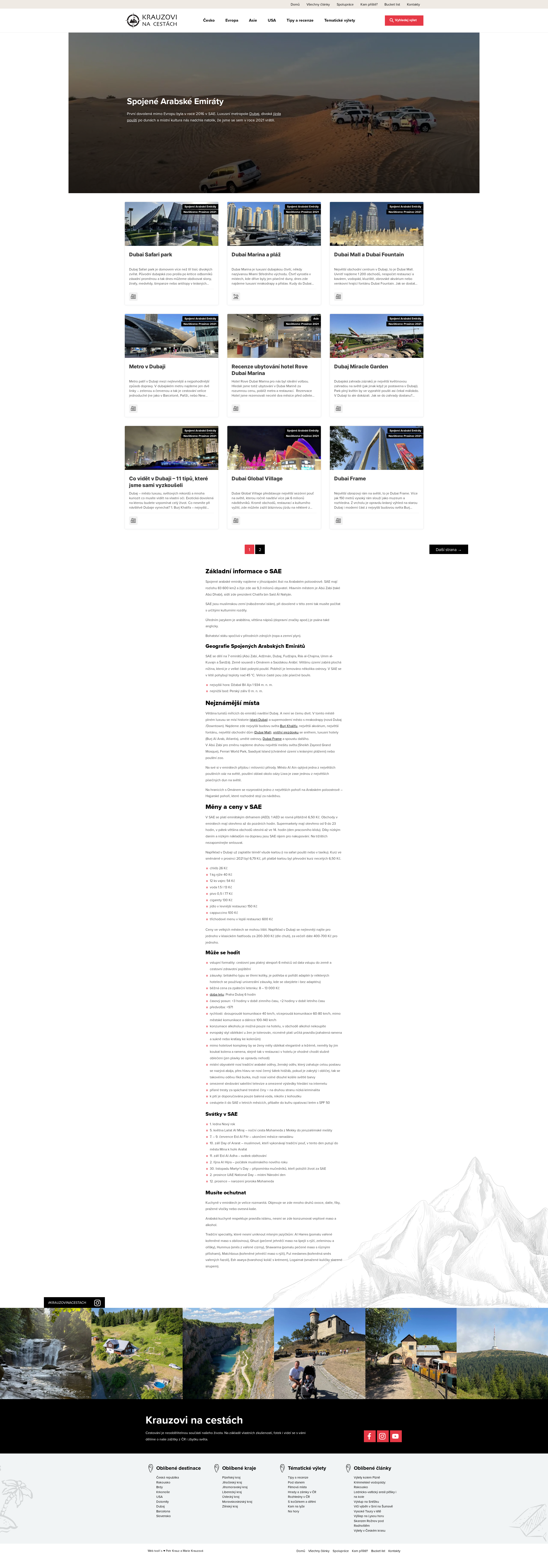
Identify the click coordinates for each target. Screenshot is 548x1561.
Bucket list (392, 4)
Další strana (449, 549)
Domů (295, 4)
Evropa (231, 20)
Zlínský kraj (230, 1506)
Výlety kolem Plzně (367, 1477)
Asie (253, 20)
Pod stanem (296, 1482)
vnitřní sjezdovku (286, 732)
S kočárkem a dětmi (302, 1501)
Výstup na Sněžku (366, 1501)
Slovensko (163, 1516)
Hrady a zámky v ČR (302, 1492)
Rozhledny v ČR (299, 1496)
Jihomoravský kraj (234, 1487)
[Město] (133, 296)
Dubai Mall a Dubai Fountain (369, 254)
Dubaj (254, 113)
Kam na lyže (296, 1506)
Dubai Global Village (257, 478)
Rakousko (163, 1482)
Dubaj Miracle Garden (361, 366)
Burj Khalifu (288, 725)
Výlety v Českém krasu (369, 1530)
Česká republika (167, 1477)
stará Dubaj (258, 719)
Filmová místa (297, 1487)
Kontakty (413, 4)
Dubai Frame (350, 478)
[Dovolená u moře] (236, 296)
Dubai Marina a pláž (256, 254)
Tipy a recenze (300, 20)
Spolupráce (345, 4)
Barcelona (163, 1511)
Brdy (159, 1487)
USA (272, 20)
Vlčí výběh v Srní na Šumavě (373, 1506)
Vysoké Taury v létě (367, 1511)
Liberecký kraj (232, 1492)
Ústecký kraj (230, 1496)
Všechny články (318, 4)
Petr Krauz (173, 1551)
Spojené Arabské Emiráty (200, 206)
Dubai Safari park (150, 254)
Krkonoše (163, 1492)
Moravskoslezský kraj (237, 1501)
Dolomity (162, 1501)
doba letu (217, 994)
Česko (209, 20)
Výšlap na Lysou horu (369, 1516)
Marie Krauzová (193, 1551)
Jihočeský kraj (232, 1482)
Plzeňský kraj (231, 1477)
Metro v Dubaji (147, 366)
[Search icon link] (404, 19)
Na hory (293, 1511)
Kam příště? (369, 4)
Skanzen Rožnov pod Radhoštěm (369, 1523)
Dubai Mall (263, 732)
